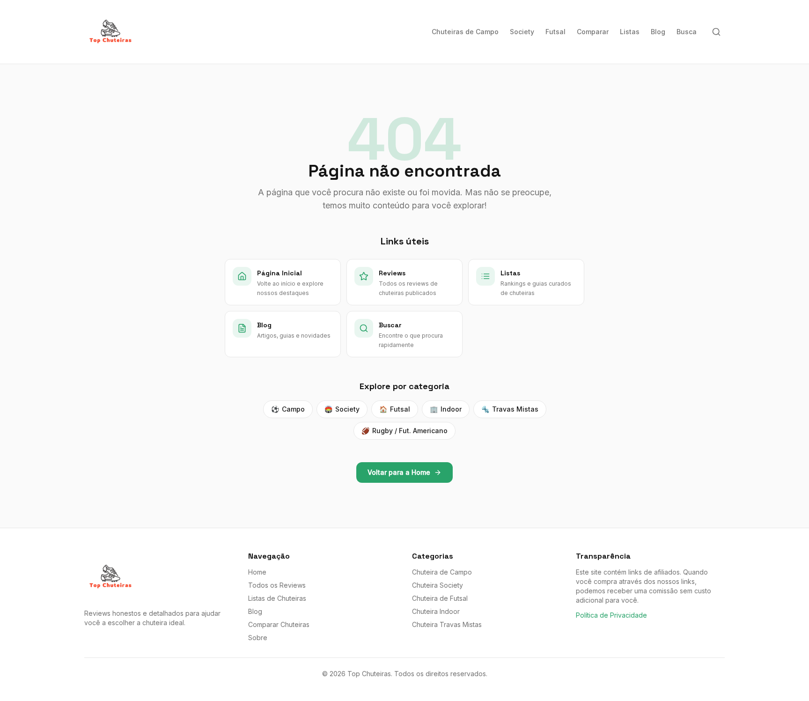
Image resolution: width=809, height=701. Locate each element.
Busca (687, 32)
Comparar (593, 32)
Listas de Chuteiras (277, 598)
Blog (658, 32)
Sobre (257, 638)
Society (522, 32)
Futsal (555, 32)
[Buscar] (716, 31)
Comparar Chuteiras (278, 624)
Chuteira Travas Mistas (447, 624)
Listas (630, 32)
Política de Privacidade (611, 615)
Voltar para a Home (399, 472)
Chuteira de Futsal (440, 598)
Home (257, 572)
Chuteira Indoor (436, 611)
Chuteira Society (437, 585)
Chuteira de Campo (442, 572)
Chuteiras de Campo (465, 32)
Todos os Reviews (277, 585)
